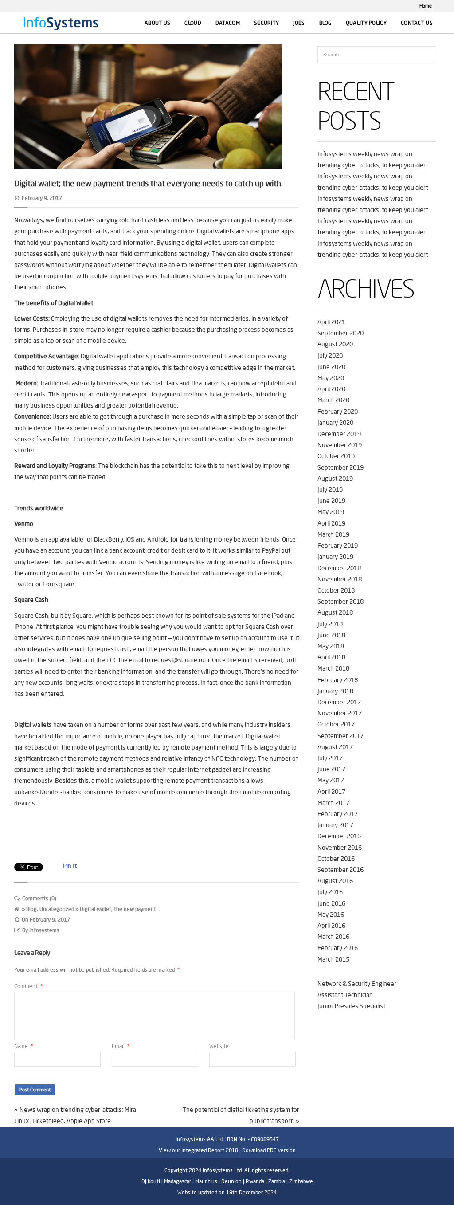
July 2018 (330, 624)
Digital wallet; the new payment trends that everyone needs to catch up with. (148, 183)
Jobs (299, 23)
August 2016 (335, 881)
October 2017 (336, 724)
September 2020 (340, 333)
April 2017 (331, 792)
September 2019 (340, 467)
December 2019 (339, 434)
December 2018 (339, 568)
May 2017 (330, 780)
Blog (325, 23)
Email (121, 1046)
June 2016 (331, 903)
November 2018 (339, 579)
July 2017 (330, 758)
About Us (157, 23)
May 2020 (330, 378)
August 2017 (335, 747)
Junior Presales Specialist (351, 1006)
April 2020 (331, 389)
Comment (28, 986)
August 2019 (335, 479)
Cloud (192, 23)
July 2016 (330, 892)
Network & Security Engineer (356, 984)
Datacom (227, 23)
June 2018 (331, 635)
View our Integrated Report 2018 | (200, 1150)
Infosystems (44, 930)
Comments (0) (39, 898)
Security (266, 23)
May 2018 (330, 646)
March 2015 (333, 959)
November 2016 (339, 848)
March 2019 (333, 534)
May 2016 (330, 914)
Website (219, 1046)
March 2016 (333, 937)
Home (425, 6)
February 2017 (337, 814)
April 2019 (331, 523)
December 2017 (339, 702)
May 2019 (330, 512)
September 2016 (340, 870)
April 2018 (331, 657)
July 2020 (330, 356)
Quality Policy (366, 23)
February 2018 (337, 680)
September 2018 (340, 601)
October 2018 (336, 590)
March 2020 (333, 400)
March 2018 (333, 668)
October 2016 (336, 859)
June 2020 (331, 367)
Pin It (70, 866)
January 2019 (335, 557)
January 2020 (335, 423)
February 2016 (337, 948)
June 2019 (331, 501)
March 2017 (333, 803)
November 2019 (339, 445)
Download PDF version (269, 1150)
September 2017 (340, 736)
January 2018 (335, 691)
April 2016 (331, 926)
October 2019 (336, 456)
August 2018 (335, 612)
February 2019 (337, 546)
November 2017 (339, 713)
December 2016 (339, 836)
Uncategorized (56, 909)
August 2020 (335, 344)
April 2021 (331, 322)
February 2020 (337, 412)
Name (23, 1046)
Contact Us (417, 23)
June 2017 (331, 769)
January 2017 (335, 825)
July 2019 (330, 490)
